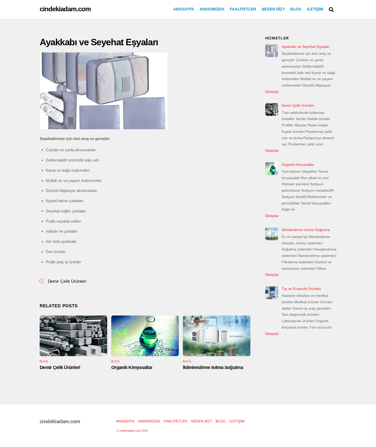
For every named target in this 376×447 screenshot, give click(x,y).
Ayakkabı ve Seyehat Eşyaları (99, 42)
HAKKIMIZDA (212, 9)
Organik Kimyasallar (131, 367)
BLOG (296, 9)
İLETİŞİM (315, 9)
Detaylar (272, 92)
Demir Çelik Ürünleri (67, 281)
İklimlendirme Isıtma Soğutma (213, 367)
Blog (44, 361)
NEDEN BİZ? (273, 9)
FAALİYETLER (243, 9)
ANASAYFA (183, 9)
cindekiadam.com (130, 430)
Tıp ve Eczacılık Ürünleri (301, 289)
